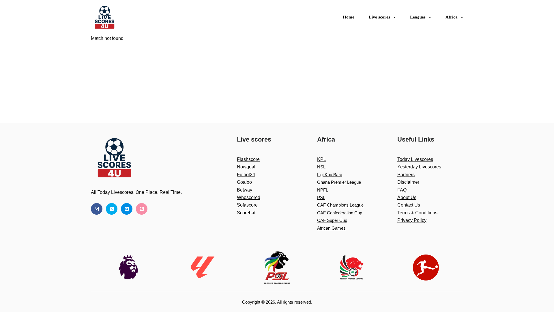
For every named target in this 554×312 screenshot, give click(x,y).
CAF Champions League (340, 205)
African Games (331, 228)
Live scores (379, 17)
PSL (321, 197)
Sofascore (247, 205)
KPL (321, 159)
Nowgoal (246, 166)
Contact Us (408, 205)
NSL (321, 166)
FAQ (402, 189)
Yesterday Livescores (419, 166)
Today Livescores (415, 159)
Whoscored (248, 197)
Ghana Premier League (339, 182)
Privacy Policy (411, 220)
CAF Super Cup (332, 220)
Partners (406, 174)
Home (348, 17)
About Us (406, 197)
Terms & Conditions (417, 212)
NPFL (322, 189)
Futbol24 (246, 174)
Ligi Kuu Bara (329, 174)
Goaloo (244, 182)
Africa (452, 17)
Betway (244, 189)
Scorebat (246, 212)
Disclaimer (408, 182)
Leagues (418, 17)
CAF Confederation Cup (339, 212)
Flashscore (248, 159)
